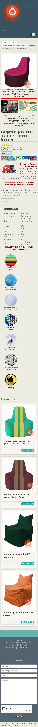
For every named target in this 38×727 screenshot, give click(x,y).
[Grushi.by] (13, 11)
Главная (5, 42)
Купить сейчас (6, 153)
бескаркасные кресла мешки (16, 193)
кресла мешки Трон (15, 195)
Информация (5, 650)
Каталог (13, 42)
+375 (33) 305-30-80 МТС (19, 663)
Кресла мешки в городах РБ (10, 653)
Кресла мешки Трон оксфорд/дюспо (14, 45)
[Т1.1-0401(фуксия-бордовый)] (19, 71)
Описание (7, 201)
